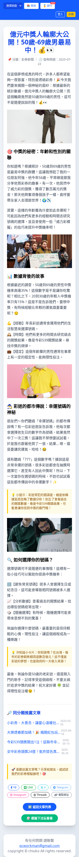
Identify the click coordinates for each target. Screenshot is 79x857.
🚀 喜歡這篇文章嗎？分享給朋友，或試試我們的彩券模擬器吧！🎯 (39, 771)
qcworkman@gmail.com (39, 845)
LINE (30, 787)
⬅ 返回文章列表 (39, 807)
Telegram (62, 787)
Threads (42, 795)
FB (14, 787)
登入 (60, 14)
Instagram (19, 795)
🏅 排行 (49, 5)
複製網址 (63, 795)
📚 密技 (31, 6)
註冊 (71, 14)
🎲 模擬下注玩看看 (40, 818)
